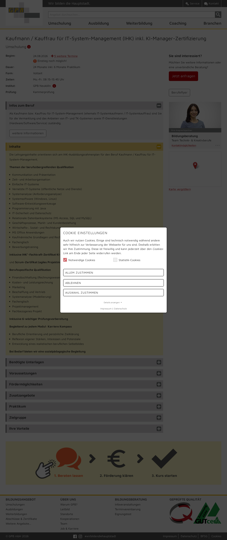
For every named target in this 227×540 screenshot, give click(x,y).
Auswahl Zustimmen (81, 292)
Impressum (106, 308)
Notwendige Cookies (81, 260)
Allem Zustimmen (79, 272)
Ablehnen (73, 283)
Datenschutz (120, 308)
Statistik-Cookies (129, 260)
